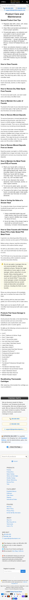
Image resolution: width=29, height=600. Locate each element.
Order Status (10, 495)
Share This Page (15, 447)
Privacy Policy (10, 510)
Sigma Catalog (10, 474)
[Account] (22, 2)
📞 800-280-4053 (6, 534)
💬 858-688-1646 (6, 536)
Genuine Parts (10, 482)
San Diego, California (18, 551)
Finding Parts (10, 472)
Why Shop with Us (11, 522)
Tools (8, 484)
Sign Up (23, 571)
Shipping (9, 497)
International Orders (12, 499)
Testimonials (10, 524)
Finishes (9, 470)
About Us (9, 520)
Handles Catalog (11, 478)
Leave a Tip (10, 526)
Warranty (9, 506)
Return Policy (10, 508)
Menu (4, 2)
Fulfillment (9, 493)
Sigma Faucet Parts (16, 592)
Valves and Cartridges (12, 476)
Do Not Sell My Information (14, 513)
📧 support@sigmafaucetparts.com (11, 538)
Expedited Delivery (11, 491)
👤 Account (14, 461)
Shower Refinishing (12, 480)
